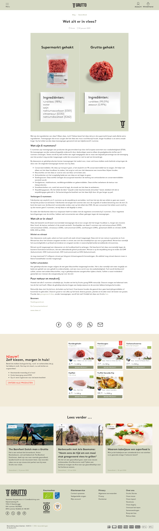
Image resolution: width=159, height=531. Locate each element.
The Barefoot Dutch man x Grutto (28, 449)
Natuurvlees (130, 516)
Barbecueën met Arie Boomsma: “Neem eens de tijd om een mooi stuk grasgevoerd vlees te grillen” (77, 453)
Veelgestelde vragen (78, 496)
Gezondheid (82, 15)
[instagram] (18, 513)
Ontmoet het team (133, 507)
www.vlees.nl (35, 310)
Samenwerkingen (132, 510)
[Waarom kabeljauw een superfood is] (129, 434)
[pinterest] (24, 513)
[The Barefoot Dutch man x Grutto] (30, 434)
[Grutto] (79, 5)
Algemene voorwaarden (108, 493)
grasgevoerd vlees (47, 294)
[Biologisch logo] (48, 495)
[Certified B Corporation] (47, 508)
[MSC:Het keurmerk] (58, 496)
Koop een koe (131, 513)
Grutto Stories (131, 493)
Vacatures (130, 502)
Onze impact (131, 499)
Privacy (101, 496)
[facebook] (7, 513)
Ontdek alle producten (20, 382)
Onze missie (130, 496)
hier (106, 294)
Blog (73, 15)
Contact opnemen (78, 493)
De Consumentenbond (39, 306)
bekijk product (81, 367)
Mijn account (76, 499)
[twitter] (13, 513)
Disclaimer (103, 499)
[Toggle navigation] (8, 3)
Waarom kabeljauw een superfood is (129, 449)
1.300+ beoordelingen (40, 526)
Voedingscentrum (37, 302)
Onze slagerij (131, 505)
